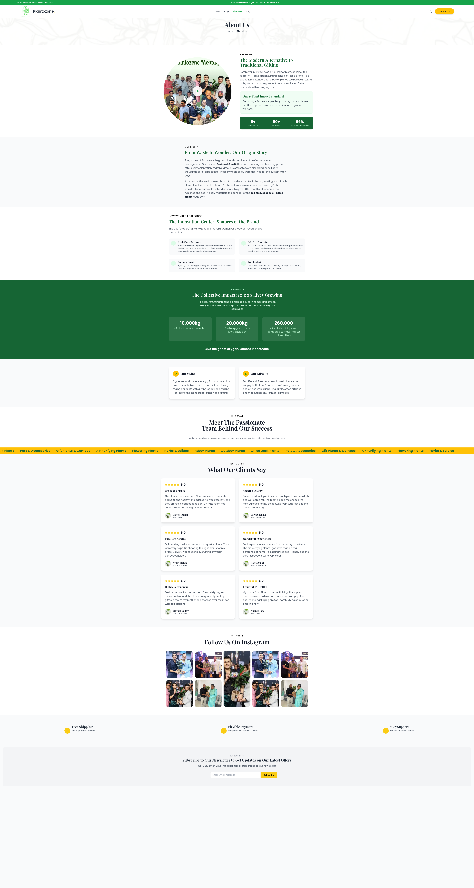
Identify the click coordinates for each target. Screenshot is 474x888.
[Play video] (197, 91)
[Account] (430, 11)
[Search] (411, 11)
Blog (248, 11)
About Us (237, 11)
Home (217, 11)
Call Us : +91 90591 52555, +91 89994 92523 (34, 2)
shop (226, 11)
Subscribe (269, 775)
